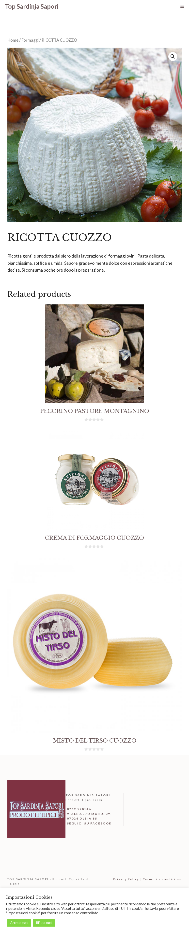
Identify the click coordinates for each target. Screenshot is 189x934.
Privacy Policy (126, 879)
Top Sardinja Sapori (32, 6)
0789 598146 (79, 809)
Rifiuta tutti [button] (44, 923)
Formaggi (30, 40)
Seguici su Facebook (89, 823)
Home (12, 40)
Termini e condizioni (162, 879)
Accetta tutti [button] (19, 923)
